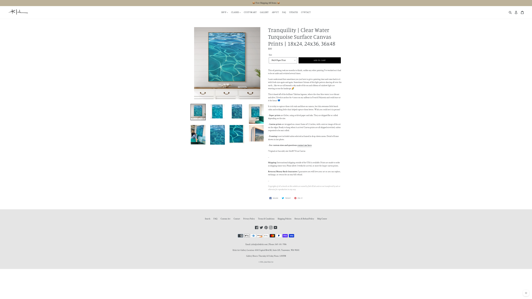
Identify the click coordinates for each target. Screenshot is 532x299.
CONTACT (306, 12)
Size (270, 55)
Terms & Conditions (266, 218)
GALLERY (264, 12)
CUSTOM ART (250, 12)
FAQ (284, 12)
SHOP (224, 12)
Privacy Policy (249, 218)
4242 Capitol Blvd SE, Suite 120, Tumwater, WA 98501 (277, 250)
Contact (237, 218)
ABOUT (275, 12)
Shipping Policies (284, 218)
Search (207, 218)
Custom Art (225, 218)
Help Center (322, 218)
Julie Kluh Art (268, 262)
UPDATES (293, 12)
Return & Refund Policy (304, 218)
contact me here (304, 145)
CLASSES (235, 12)
